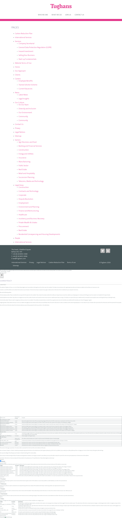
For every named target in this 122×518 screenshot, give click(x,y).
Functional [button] (2, 477)
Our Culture (19, 103)
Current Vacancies (25, 89)
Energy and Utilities (26, 154)
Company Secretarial (26, 43)
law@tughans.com (19, 258)
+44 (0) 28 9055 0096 (20, 256)
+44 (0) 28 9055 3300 (20, 254)
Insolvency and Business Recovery (31, 219)
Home (17, 67)
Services (18, 41)
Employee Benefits (26, 81)
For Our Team (24, 105)
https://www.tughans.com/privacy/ (47, 458)
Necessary (3, 461)
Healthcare (23, 215)
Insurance (22, 158)
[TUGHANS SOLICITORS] (61, 6)
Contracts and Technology (28, 191)
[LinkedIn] (108, 251)
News (17, 93)
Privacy (17, 128)
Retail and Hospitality (27, 173)
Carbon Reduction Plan (23, 34)
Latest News (23, 95)
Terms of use (71, 262)
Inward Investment (26, 51)
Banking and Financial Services (30, 146)
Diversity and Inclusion (27, 109)
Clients (17, 75)
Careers (18, 79)
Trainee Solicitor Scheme (28, 85)
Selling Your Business (27, 55)
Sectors (18, 140)
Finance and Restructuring (29, 211)
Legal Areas (19, 185)
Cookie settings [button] (3, 271)
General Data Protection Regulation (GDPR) (35, 47)
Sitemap (18, 136)
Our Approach (20, 71)
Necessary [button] (2, 459)
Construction (24, 150)
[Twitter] (102, 251)
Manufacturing (24, 162)
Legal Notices (20, 132)
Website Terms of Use (23, 63)
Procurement (24, 226)
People (17, 238)
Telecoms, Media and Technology (31, 181)
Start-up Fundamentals (27, 59)
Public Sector (23, 166)
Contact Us (19, 124)
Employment (23, 203)
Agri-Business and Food (28, 142)
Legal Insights (24, 99)
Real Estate (23, 170)
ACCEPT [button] (8, 271)
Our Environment (25, 113)
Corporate (22, 195)
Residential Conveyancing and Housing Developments (39, 234)
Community (23, 116)
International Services (23, 37)
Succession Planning (26, 177)
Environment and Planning (29, 207)
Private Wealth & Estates (28, 223)
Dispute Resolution (26, 199)
